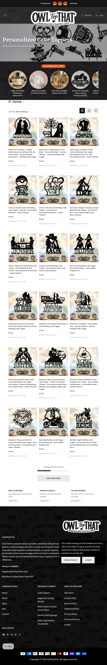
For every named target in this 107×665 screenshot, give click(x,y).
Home (5, 593)
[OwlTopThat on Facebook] (3, 634)
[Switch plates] (38, 80)
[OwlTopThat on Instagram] (11, 634)
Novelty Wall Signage (47, 615)
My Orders (69, 593)
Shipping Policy (71, 609)
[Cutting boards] (59, 80)
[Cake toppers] (17, 80)
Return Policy (70, 603)
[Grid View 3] (82, 110)
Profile (67, 625)
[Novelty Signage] (80, 80)
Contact (5, 614)
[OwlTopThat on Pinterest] (7, 634)
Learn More (12, 501)
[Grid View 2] (89, 110)
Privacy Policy (70, 614)
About (5, 598)
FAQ (4, 609)
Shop (4, 603)
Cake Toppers (44, 593)
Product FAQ (70, 598)
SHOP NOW (73, 3)
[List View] (96, 110)
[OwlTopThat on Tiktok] (20, 634)
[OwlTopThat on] (15, 634)
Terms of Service (72, 619)
